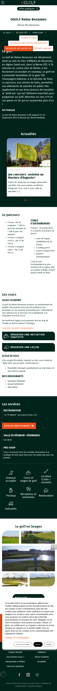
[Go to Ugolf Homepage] (28, 2)
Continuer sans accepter (23, 644)
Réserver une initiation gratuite (28, 43)
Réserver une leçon (25, 347)
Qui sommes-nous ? (15, 657)
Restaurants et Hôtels (15, 661)
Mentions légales (35, 686)
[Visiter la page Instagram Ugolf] (37, 674)
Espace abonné (15, 652)
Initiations (41, 652)
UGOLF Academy (42, 657)
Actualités (22, 33)
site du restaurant (17, 426)
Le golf (7, 33)
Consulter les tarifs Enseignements (17, 328)
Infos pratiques (27, 8)
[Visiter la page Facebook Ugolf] (19, 674)
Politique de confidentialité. (17, 638)
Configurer (49, 644)
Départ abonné (43, 48)
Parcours (38, 33)
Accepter (38, 644)
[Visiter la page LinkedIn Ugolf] (28, 674)
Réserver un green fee (19, 48)
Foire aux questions (15, 666)
